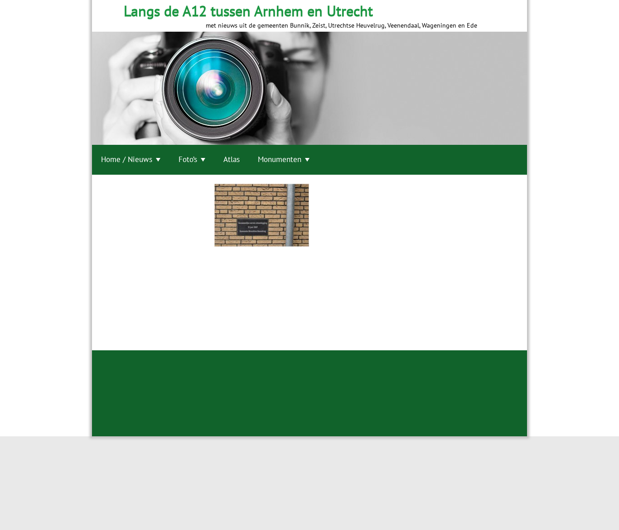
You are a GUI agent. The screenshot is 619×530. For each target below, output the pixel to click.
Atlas (231, 159)
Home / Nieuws (126, 159)
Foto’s (188, 159)
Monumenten (279, 159)
